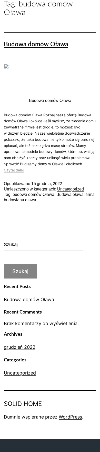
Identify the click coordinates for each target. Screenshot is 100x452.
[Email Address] (50, 445)
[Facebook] (83, 445)
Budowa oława (70, 194)
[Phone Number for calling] (16, 445)
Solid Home (23, 403)
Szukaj (11, 244)
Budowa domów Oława (36, 44)
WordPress (70, 417)
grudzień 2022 (19, 347)
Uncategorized (70, 189)
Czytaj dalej (14, 170)
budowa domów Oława (33, 194)
